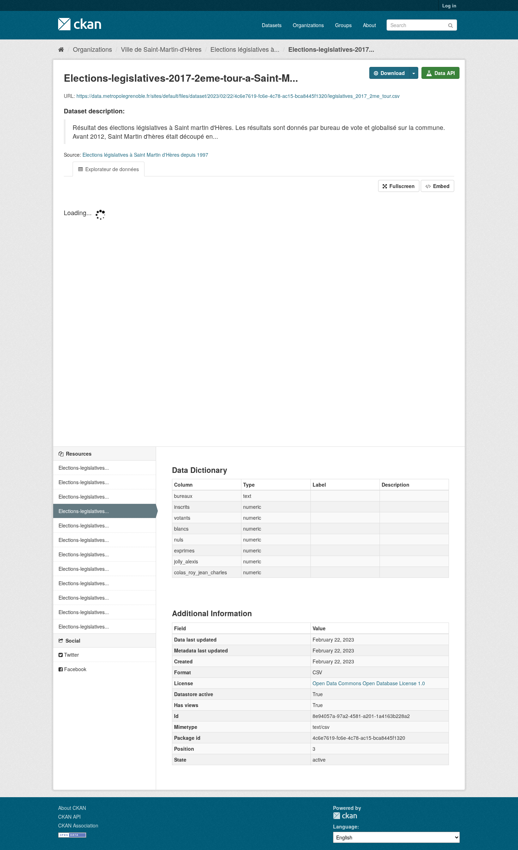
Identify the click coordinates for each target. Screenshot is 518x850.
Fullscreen (401, 185)
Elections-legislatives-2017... (331, 49)
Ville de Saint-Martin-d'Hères (161, 49)
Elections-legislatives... (83, 467)
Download (392, 72)
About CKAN (72, 807)
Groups (343, 25)
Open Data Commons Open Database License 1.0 (369, 683)
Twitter (71, 654)
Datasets (272, 25)
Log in (449, 5)
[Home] (61, 49)
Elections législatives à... (244, 49)
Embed (441, 185)
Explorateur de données (111, 169)
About (369, 25)
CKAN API (69, 816)
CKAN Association (78, 825)
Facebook (74, 669)
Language (345, 826)
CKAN (345, 815)
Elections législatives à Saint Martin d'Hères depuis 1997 (145, 154)
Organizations (308, 25)
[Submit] (451, 24)
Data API (444, 72)
